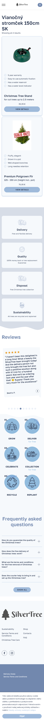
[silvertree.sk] (22, 4)
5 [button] (20, 409)
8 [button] (29, 409)
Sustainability (8, 629)
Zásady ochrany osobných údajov (22, 710)
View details (22, 109)
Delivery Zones (9, 674)
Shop (25, 629)
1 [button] (9, 409)
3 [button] (15, 409)
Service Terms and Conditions (10, 634)
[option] (22, 371)
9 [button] (32, 409)
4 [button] (18, 409)
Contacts (27, 633)
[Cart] (40, 5)
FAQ (25, 637)
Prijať (22, 716)
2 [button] (12, 409)
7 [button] (26, 409)
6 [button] (23, 409)
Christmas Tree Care (11, 640)
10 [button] (35, 409)
